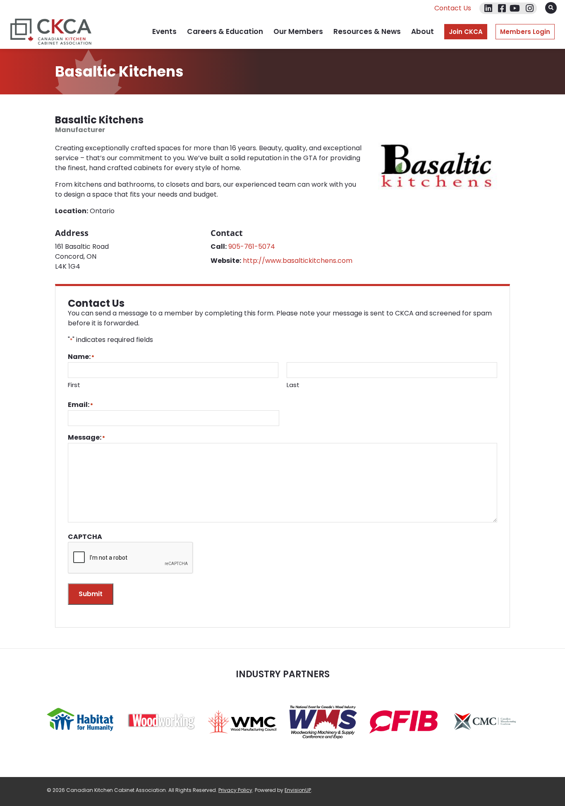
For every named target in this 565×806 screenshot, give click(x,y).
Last (293, 384)
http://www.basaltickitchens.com (297, 260)
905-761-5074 (251, 246)
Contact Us (452, 8)
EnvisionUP (298, 790)
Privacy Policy (235, 790)
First (74, 384)
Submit (91, 594)
